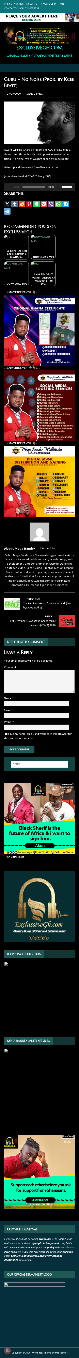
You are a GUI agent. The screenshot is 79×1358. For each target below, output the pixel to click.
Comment (10, 667)
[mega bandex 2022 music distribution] (39, 514)
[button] (73, 68)
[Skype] (65, 204)
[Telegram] (7, 211)
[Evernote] (36, 204)
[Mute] (58, 187)
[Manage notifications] (7, 1350)
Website (9, 722)
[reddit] (22, 204)
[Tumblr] (14, 204)
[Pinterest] (29, 204)
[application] (39, 187)
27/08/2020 (14, 94)
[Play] (9, 187)
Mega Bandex (35, 94)
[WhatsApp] (58, 204)
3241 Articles (47, 549)
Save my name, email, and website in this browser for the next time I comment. (38, 736)
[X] (7, 204)
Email (7, 710)
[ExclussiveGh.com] (39, 19)
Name (8, 698)
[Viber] (51, 204)
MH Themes (61, 1353)
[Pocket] (44, 204)
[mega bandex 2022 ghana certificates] (39, 363)
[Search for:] (40, 764)
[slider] (67, 186)
